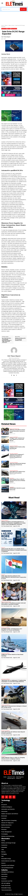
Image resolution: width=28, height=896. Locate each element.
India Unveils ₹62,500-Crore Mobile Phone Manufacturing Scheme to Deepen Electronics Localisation (14, 550)
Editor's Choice (11, 25)
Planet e (6, 25)
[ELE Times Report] (14, 350)
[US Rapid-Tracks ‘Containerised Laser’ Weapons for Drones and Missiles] (5, 439)
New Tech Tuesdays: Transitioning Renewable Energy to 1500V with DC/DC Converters (6, 340)
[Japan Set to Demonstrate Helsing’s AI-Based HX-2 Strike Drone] (5, 464)
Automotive (12, 478)
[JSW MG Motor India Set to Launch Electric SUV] (5, 488)
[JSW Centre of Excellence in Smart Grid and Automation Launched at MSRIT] (5, 431)
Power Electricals (14, 28)
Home (2, 25)
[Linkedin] (14, 375)
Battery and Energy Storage (14, 428)
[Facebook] (11, 375)
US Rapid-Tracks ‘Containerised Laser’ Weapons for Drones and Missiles (17, 439)
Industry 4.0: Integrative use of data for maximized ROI (20, 339)
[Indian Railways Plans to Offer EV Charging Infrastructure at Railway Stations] (5, 480)
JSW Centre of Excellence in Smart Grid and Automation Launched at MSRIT (17, 431)
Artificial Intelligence (4, 520)
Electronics (3, 547)
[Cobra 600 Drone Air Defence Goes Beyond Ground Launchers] (5, 472)
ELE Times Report (6, 36)
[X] (16, 375)
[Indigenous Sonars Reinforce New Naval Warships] (5, 447)
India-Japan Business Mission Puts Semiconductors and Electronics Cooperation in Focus (13, 577)
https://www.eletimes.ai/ (14, 358)
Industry (9, 28)
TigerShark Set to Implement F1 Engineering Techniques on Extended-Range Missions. (17, 456)
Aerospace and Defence (14, 453)
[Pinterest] (10, 796)
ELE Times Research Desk (6, 526)
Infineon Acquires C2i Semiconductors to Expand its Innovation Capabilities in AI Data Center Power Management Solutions (13, 523)
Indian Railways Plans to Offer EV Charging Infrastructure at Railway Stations (17, 480)
